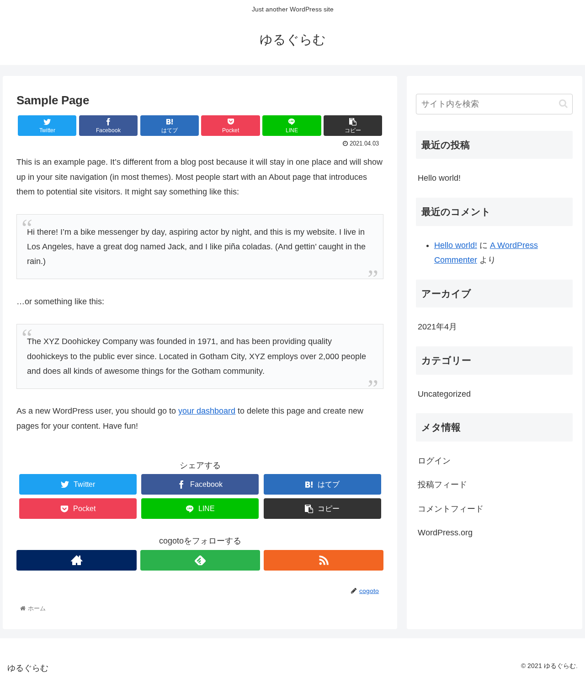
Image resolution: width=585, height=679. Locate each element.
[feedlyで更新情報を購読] (200, 560)
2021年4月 (437, 326)
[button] (563, 103)
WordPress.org (445, 532)
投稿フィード (442, 484)
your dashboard (206, 410)
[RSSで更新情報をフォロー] (323, 560)
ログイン (434, 460)
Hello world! (439, 178)
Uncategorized (444, 394)
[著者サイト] (76, 560)
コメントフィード (451, 508)
